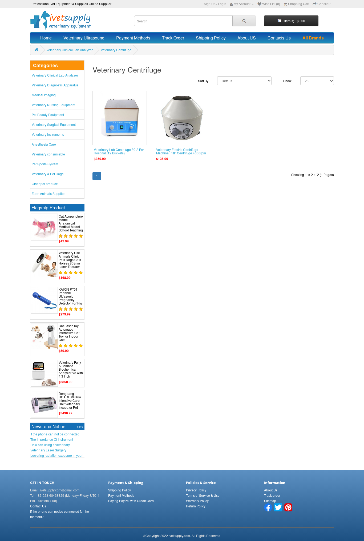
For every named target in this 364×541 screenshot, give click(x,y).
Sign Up (210, 3)
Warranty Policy (197, 500)
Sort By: (203, 80)
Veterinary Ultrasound (83, 38)
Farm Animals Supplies (48, 193)
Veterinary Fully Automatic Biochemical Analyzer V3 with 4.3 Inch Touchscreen (71, 371)
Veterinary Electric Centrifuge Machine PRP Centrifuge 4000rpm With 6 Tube (181, 153)
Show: (287, 80)
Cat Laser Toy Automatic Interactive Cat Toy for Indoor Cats (69, 332)
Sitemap (270, 500)
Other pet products (45, 183)
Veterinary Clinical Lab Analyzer (69, 49)
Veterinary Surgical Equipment (54, 124)
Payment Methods (133, 38)
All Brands (313, 38)
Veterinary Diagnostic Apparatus (55, 85)
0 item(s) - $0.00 (293, 20)
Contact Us (38, 506)
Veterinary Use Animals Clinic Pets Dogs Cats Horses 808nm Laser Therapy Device (70, 261)
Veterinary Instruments (48, 134)
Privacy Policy (196, 490)
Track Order (173, 38)
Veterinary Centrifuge (116, 49)
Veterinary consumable (48, 154)
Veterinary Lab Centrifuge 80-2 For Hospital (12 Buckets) (119, 151)
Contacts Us (279, 38)
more (80, 426)
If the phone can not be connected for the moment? (54, 434)
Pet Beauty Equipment (48, 114)
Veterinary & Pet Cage (48, 173)
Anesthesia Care (44, 144)
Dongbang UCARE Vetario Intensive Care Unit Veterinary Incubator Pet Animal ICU (70, 402)
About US (246, 38)
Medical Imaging (44, 95)
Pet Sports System (45, 164)
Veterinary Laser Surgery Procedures (48, 450)
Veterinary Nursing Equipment (53, 104)
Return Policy (195, 506)
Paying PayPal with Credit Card (131, 500)
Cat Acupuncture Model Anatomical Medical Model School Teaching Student (71, 225)
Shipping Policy (211, 38)
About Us (270, 490)
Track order (272, 495)
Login (222, 3)
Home (46, 38)
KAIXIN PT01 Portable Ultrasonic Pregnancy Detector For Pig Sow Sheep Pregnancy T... (70, 299)
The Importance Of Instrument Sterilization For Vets (51, 439)
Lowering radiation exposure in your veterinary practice (56, 455)
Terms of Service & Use (203, 495)
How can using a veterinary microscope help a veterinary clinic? (56, 444)
